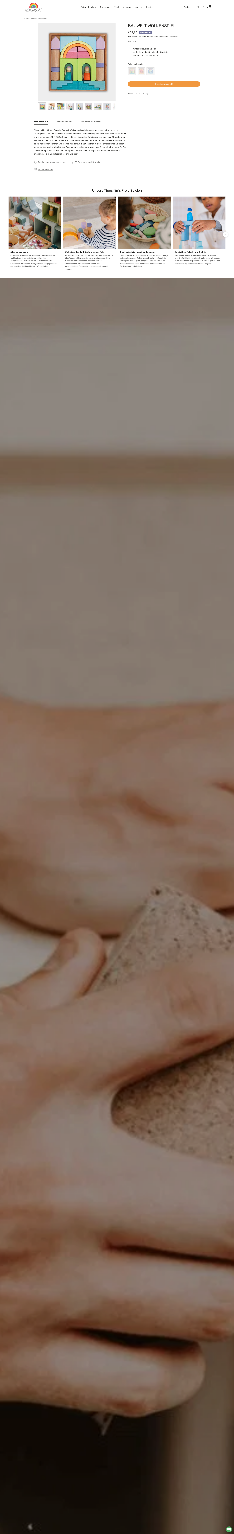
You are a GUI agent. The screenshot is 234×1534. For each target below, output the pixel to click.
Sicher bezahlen (45, 169)
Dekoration (105, 7)
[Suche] (198, 7)
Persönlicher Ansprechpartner (52, 162)
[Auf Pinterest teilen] (139, 94)
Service (149, 7)
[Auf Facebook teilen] (136, 94)
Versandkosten (145, 36)
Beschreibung (41, 121)
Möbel (116, 7)
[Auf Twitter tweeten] (143, 94)
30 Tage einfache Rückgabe (87, 162)
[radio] (132, 71)
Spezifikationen (65, 121)
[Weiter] (225, 234)
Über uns (127, 7)
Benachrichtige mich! (164, 84)
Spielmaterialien (88, 7)
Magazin (138, 7)
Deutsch (187, 7)
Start (26, 19)
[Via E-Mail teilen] (147, 94)
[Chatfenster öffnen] (229, 1529)
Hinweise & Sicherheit (92, 121)
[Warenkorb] (208, 7)
